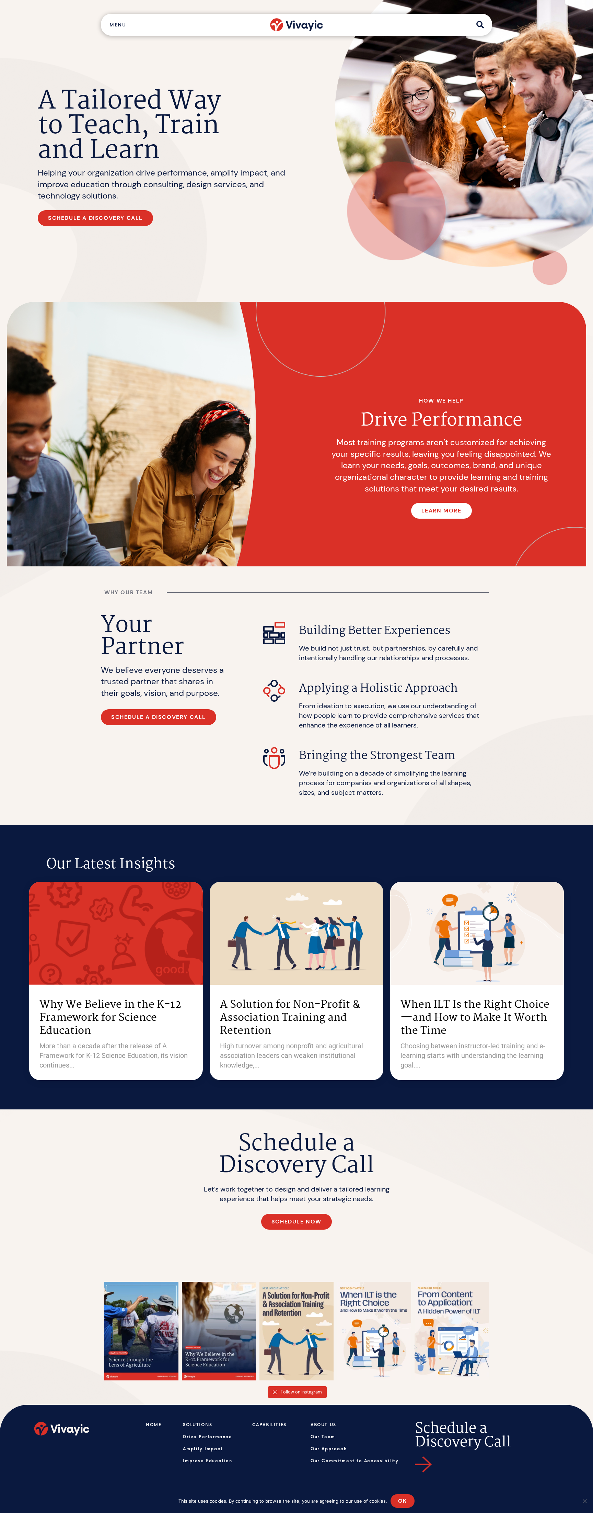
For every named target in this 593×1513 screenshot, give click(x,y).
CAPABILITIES (269, 1424)
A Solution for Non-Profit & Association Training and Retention (290, 1018)
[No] (584, 1501)
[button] (117, 25)
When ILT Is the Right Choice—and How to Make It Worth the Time (474, 1018)
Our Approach (329, 1448)
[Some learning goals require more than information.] (374, 1331)
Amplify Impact (203, 1448)
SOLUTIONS (197, 1424)
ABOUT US (323, 1424)
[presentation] (14, 429)
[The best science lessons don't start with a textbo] (141, 1331)
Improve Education (207, 1460)
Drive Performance (207, 1436)
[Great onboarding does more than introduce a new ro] (296, 1331)
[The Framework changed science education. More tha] (219, 1331)
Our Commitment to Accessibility (355, 1460)
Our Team (323, 1436)
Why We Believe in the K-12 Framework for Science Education (110, 1018)
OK (402, 1500)
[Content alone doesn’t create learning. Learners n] (452, 1331)
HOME (153, 1424)
